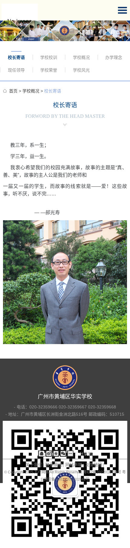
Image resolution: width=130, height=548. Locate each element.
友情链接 (93, 464)
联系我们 (53, 464)
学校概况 (81, 57)
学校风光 (81, 70)
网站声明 (73, 464)
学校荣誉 (48, 70)
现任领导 (16, 70)
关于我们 (33, 464)
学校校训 (48, 57)
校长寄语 (16, 57)
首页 (13, 91)
